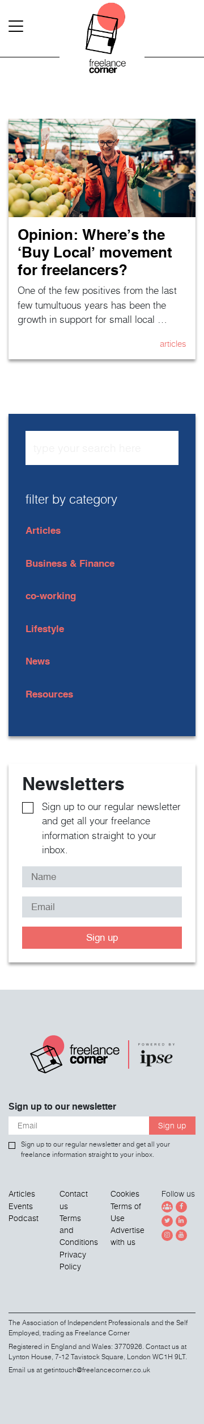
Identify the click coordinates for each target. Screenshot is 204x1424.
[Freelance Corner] (102, 45)
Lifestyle (45, 628)
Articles (173, 343)
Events (20, 1206)
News (38, 661)
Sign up (102, 937)
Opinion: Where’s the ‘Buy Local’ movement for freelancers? (95, 252)
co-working (51, 595)
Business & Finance (70, 563)
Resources (49, 694)
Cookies (124, 1193)
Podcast (23, 1218)
